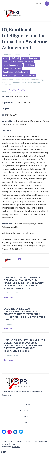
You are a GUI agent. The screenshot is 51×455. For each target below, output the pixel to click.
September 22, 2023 (12, 54)
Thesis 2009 (6, 85)
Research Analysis (10, 75)
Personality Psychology (12, 65)
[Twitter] (21, 432)
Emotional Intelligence (10, 82)
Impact (22, 82)
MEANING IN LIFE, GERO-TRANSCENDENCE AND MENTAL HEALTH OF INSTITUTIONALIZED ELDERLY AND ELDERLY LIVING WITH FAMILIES (24, 314)
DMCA (25, 416)
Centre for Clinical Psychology (32, 80)
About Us (25, 404)
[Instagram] (9, 432)
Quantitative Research (12, 68)
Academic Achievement (11, 80)
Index (25, 422)
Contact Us (25, 410)
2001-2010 (15, 58)
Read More (8, 297)
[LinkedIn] (15, 432)
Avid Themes (10, 444)
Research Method (28, 75)
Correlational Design (31, 58)
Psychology (29, 65)
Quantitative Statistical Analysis (16, 72)
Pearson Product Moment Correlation (18, 62)
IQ (26, 82)
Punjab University (33, 82)
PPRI (28, 54)
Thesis (5, 58)
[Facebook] (4, 432)
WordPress (16, 447)
